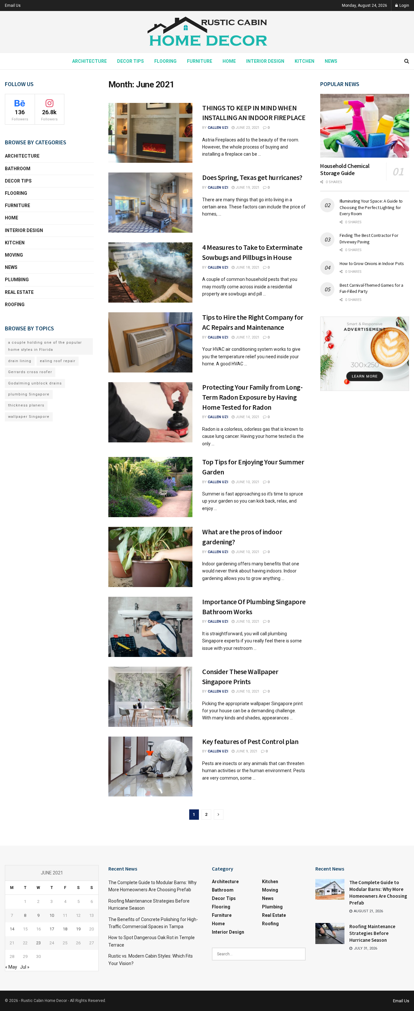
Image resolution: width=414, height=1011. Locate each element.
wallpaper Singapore (28, 417)
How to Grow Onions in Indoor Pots (372, 263)
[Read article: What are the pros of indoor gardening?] (150, 557)
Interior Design (265, 61)
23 (38, 942)
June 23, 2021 (246, 128)
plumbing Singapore (28, 394)
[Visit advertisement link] (364, 354)
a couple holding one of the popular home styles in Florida (45, 346)
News (331, 61)
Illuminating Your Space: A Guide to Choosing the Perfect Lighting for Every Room (371, 207)
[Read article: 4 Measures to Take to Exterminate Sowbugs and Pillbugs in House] (150, 272)
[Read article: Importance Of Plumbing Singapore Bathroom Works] (150, 627)
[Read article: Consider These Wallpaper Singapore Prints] (150, 697)
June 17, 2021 (246, 337)
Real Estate (19, 292)
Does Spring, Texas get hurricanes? (252, 177)
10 (51, 915)
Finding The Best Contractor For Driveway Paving (369, 238)
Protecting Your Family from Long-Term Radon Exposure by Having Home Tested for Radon (252, 397)
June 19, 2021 (246, 187)
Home (229, 61)
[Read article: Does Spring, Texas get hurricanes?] (150, 202)
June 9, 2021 (245, 751)
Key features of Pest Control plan (250, 741)
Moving (14, 255)
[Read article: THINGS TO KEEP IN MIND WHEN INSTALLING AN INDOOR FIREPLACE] (150, 133)
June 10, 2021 (246, 482)
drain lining (19, 361)
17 (51, 929)
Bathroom (17, 168)
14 (12, 929)
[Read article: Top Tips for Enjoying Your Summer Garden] (150, 487)
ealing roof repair (57, 361)
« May (11, 967)
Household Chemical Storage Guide (345, 169)
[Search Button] (406, 61)
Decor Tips (130, 61)
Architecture (89, 61)
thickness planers (26, 405)
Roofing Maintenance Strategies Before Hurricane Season (372, 933)
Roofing (15, 304)
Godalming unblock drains (35, 383)
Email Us (13, 5)
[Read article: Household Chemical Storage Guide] (364, 126)
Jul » (24, 967)
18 (65, 929)
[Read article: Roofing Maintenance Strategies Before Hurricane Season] (329, 933)
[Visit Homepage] (207, 32)
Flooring (165, 61)
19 (78, 929)
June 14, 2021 (246, 417)
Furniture (199, 61)
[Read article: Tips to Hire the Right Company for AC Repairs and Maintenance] (150, 342)
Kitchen (304, 61)
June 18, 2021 (246, 267)
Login (403, 5)
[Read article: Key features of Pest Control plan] (150, 767)
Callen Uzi (218, 128)
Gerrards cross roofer (30, 372)
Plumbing (17, 279)
